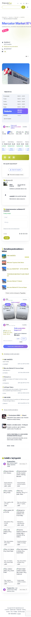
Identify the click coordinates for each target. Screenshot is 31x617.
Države (8, 611)
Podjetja (15, 611)
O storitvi (7, 609)
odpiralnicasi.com (20, 608)
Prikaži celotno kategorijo (15, 293)
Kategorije (18, 609)
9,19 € (23, 338)
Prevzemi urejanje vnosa (16, 174)
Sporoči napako (7, 118)
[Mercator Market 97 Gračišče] (16, 73)
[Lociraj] (27, 7)
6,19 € (21, 342)
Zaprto (6, 30)
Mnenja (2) (9, 180)
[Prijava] (20, 3)
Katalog (24, 609)
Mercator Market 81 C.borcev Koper (17, 287)
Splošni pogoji (21, 611)
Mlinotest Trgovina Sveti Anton (15, 262)
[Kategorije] (23, 3)
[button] (27, 3)
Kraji (12, 611)
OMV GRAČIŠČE (11, 255)
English (19, 613)
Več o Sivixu (24, 463)
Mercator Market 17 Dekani (14, 281)
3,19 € (18, 338)
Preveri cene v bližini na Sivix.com (15, 346)
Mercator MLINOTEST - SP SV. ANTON (17, 269)
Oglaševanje (13, 609)
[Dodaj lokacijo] (18, 3)
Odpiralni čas (6, 26)
